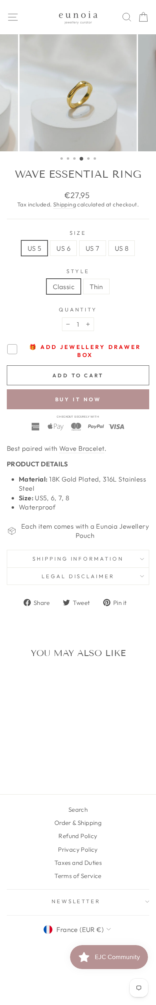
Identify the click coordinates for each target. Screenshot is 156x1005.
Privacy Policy (78, 849)
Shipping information (78, 558)
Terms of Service (78, 876)
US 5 (35, 248)
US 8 (122, 248)
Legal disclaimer (78, 576)
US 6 (63, 248)
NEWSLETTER (76, 901)
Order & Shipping (78, 823)
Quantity (78, 309)
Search (78, 809)
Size (78, 233)
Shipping (64, 204)
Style (78, 271)
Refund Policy (77, 836)
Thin (96, 286)
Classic (63, 286)
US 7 (93, 248)
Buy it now (78, 399)
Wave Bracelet (81, 448)
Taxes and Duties (78, 862)
